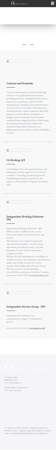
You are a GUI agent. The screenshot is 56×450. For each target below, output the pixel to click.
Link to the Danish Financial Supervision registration (26, 438)
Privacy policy (10, 395)
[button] (52, 3)
